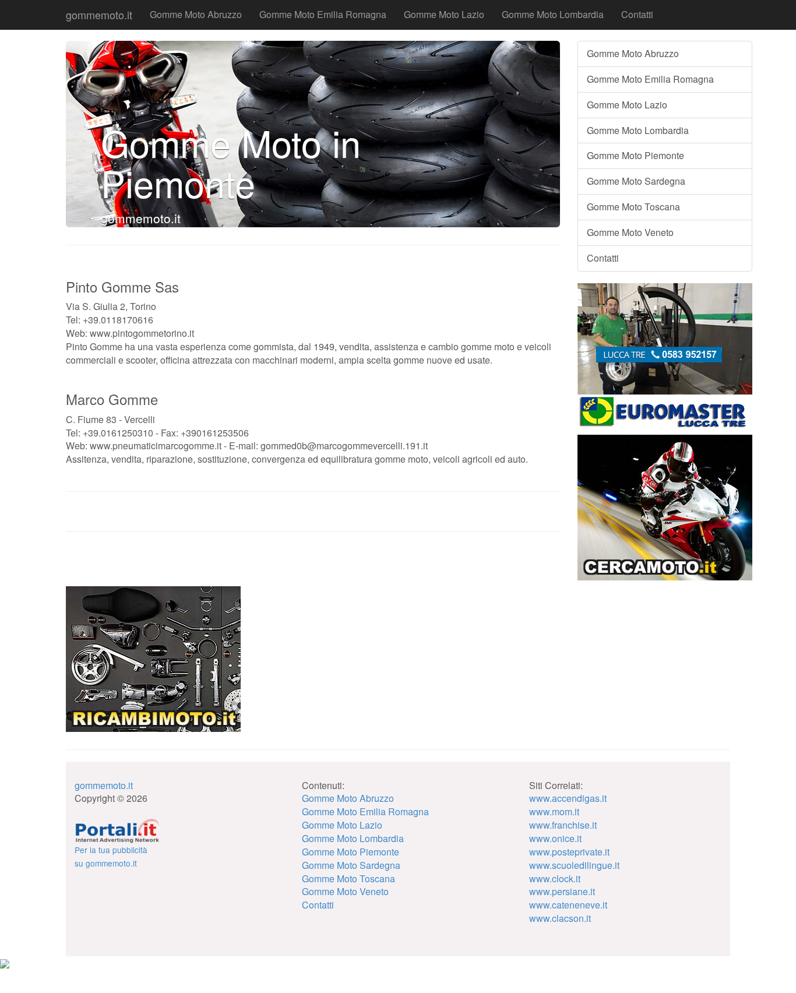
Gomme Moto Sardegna (636, 181)
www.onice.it (555, 838)
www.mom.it (554, 811)
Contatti (637, 14)
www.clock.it (554, 878)
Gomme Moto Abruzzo (196, 14)
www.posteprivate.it (569, 851)
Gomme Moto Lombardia (553, 14)
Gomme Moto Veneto (630, 232)
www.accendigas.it (568, 798)
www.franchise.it (563, 825)
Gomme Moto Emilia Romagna (322, 14)
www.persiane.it (562, 891)
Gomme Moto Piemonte (635, 155)
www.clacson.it (560, 918)
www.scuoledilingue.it (574, 865)
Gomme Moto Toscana (633, 206)
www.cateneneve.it (568, 904)
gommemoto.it (99, 14)
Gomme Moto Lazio (444, 14)
